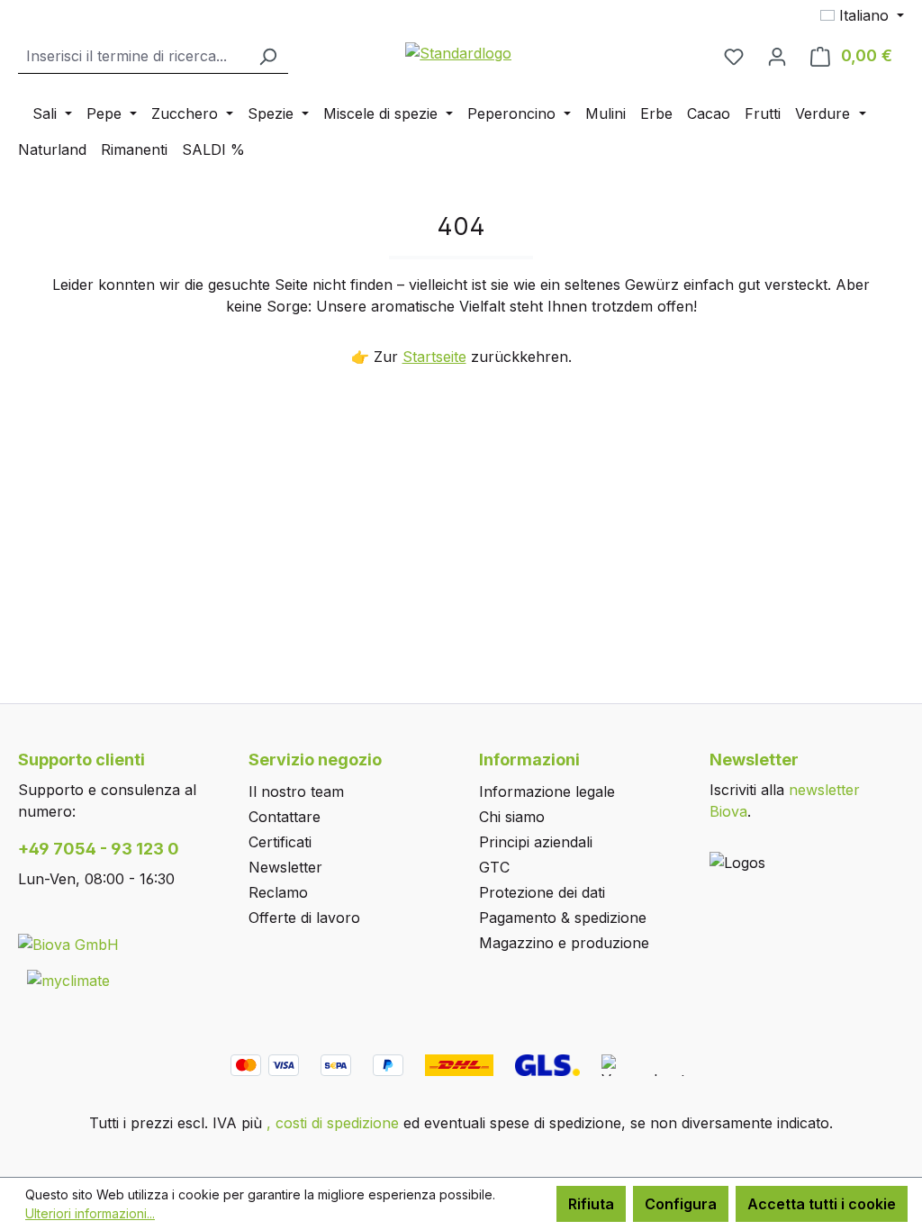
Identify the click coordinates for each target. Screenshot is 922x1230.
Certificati (280, 842)
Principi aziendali (535, 842)
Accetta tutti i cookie (821, 1204)
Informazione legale (547, 791)
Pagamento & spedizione (562, 918)
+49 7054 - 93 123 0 (98, 848)
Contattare (285, 817)
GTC (494, 867)
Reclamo (278, 892)
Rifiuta (591, 1204)
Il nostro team (296, 791)
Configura (681, 1204)
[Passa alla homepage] (459, 52)
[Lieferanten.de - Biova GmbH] (68, 944)
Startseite (434, 357)
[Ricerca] (267, 56)
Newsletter (285, 867)
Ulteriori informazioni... (90, 1213)
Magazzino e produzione (564, 943)
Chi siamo (512, 817)
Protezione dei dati (542, 892)
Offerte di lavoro (304, 918)
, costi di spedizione (333, 1123)
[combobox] (133, 56)
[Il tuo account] (777, 56)
